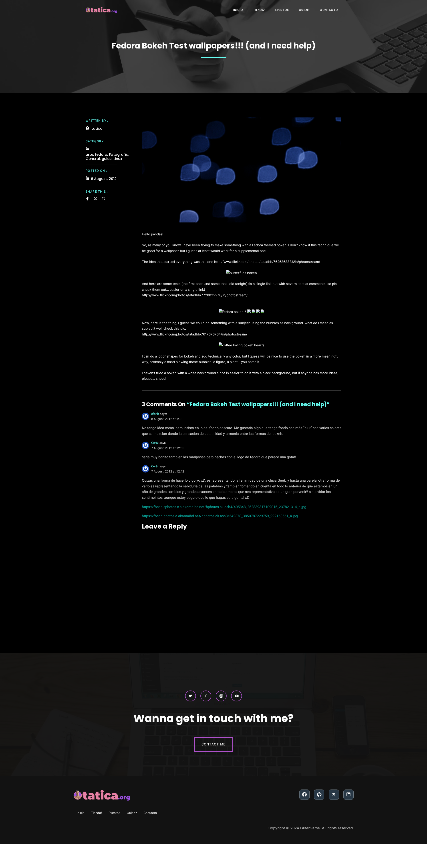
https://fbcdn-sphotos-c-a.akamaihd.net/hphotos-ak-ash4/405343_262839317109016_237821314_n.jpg (224, 507)
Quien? (304, 10)
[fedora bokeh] (241, 312)
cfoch (155, 414)
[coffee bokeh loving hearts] (241, 345)
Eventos (282, 10)
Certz (155, 442)
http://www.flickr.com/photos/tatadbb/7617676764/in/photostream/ (194, 334)
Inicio (238, 10)
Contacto (329, 10)
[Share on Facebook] (87, 198)
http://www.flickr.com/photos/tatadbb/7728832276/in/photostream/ (195, 295)
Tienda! (259, 10)
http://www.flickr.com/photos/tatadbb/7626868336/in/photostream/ (267, 262)
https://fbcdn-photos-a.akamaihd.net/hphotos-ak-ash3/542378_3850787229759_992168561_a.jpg (220, 516)
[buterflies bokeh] (241, 273)
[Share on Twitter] (95, 198)
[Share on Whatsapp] (103, 198)
